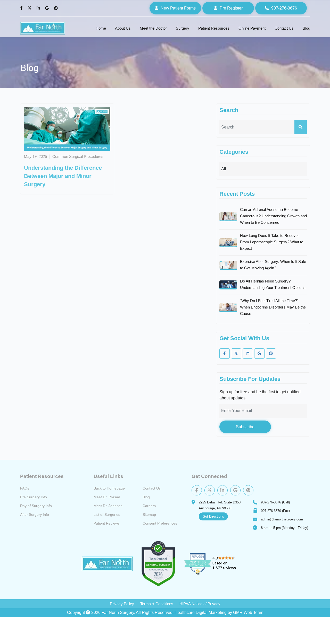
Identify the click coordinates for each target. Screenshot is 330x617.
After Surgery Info (34, 514)
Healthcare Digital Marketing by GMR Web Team (219, 612)
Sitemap (149, 514)
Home (101, 28)
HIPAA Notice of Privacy (199, 604)
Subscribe (245, 427)
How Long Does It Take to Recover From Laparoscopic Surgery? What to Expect (271, 242)
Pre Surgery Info (33, 497)
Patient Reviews (107, 523)
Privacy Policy (122, 604)
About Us (123, 28)
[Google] (47, 8)
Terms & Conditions (156, 604)
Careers (149, 506)
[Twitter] (30, 8)
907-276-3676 (271, 502)
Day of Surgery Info (36, 506)
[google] (259, 353)
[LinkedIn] (39, 8)
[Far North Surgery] (42, 28)
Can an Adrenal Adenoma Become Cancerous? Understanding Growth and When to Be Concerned (273, 216)
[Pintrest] (248, 490)
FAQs (24, 488)
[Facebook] (22, 8)
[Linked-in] (248, 353)
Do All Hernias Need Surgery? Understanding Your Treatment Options (273, 284)
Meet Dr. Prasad (107, 497)
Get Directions (213, 516)
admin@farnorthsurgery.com (282, 519)
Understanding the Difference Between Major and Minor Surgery (63, 176)
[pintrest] (271, 353)
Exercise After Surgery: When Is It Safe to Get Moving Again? (273, 264)
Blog (306, 28)
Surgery (182, 28)
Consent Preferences (160, 523)
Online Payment (252, 28)
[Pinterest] (56, 8)
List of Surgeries (107, 514)
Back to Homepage (109, 488)
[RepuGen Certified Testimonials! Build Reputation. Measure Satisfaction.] (216, 564)
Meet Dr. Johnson (108, 506)
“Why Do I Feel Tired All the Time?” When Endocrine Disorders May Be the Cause (273, 307)
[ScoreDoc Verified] (158, 564)
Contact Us (284, 28)
